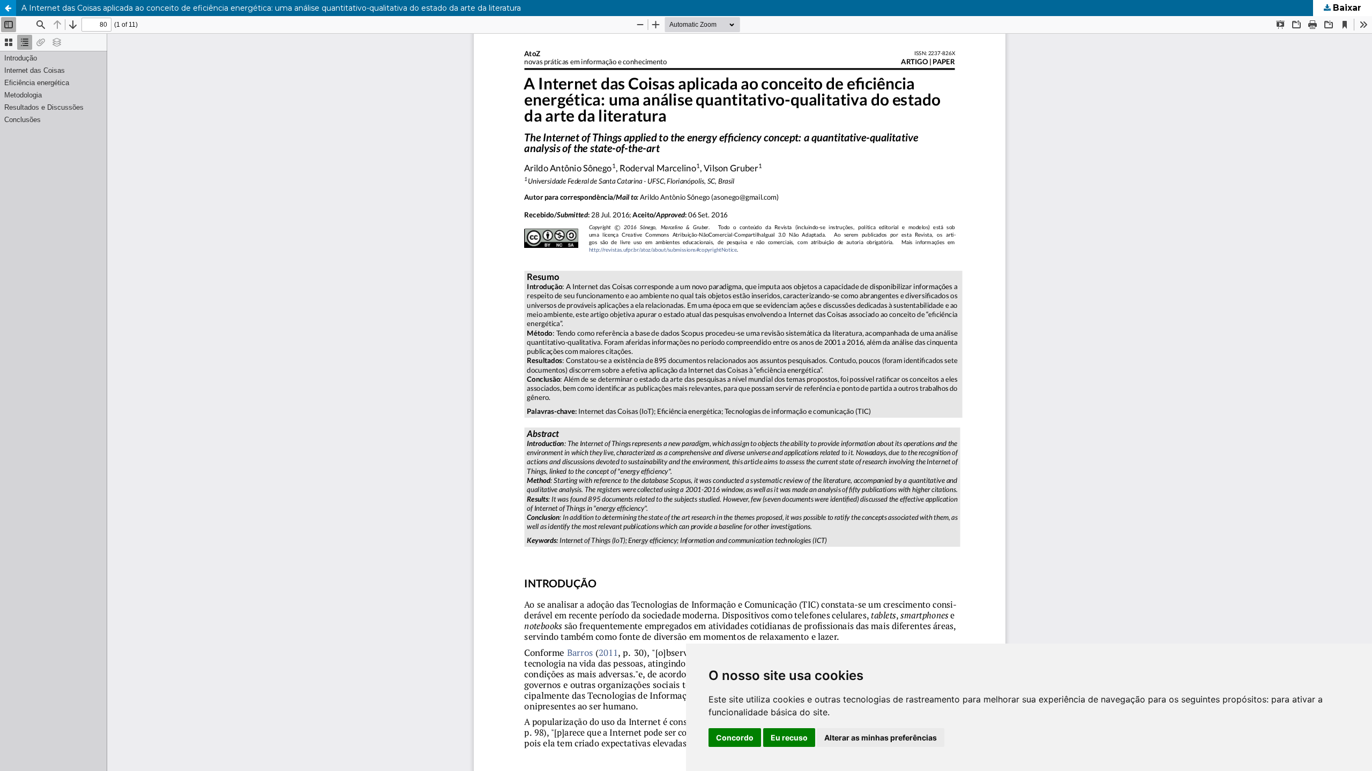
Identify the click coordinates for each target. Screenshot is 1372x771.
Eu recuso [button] (789, 737)
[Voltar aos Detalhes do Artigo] (8, 8)
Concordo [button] (735, 737)
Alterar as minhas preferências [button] (880, 737)
